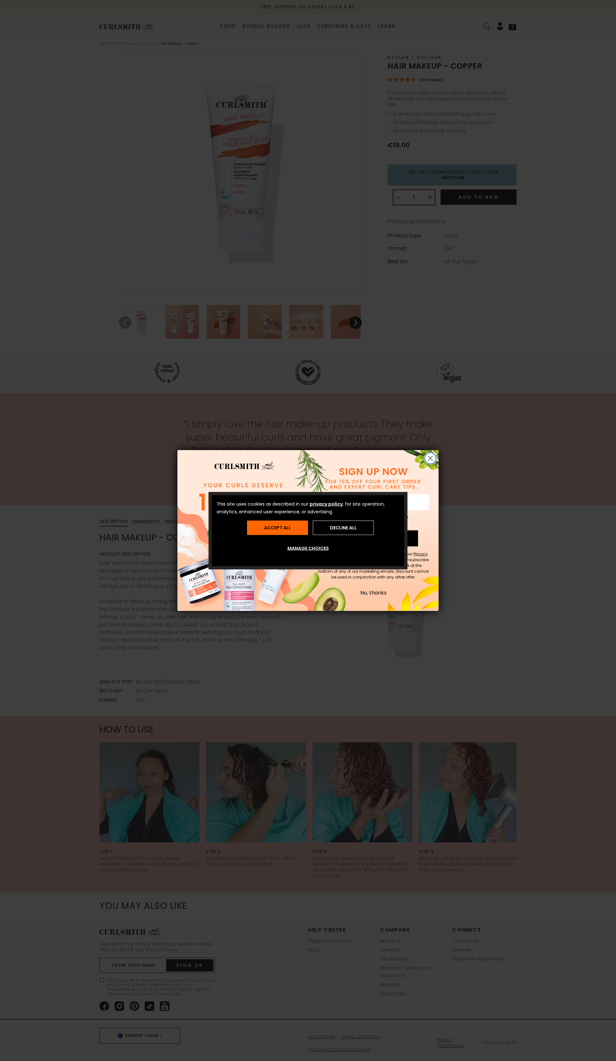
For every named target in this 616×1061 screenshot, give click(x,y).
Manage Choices (308, 548)
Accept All (277, 528)
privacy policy (326, 503)
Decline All (343, 528)
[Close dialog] (430, 458)
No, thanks (373, 593)
